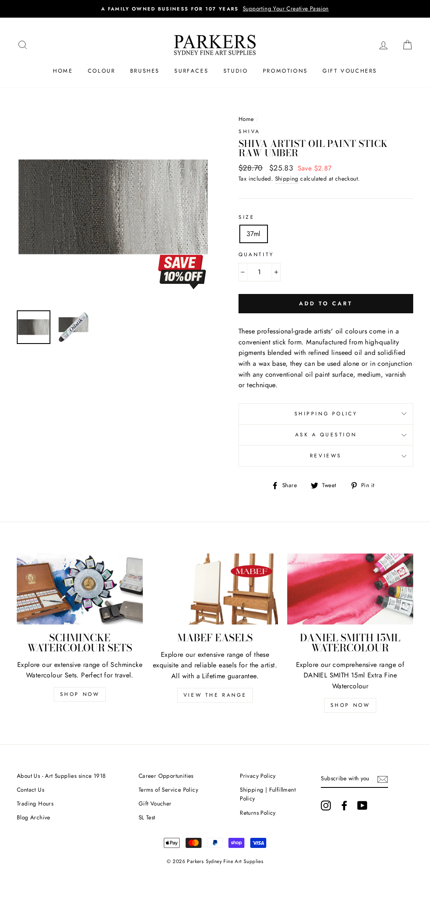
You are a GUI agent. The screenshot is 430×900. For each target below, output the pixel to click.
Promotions (285, 71)
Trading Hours (35, 803)
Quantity (256, 254)
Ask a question (326, 434)
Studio (235, 71)
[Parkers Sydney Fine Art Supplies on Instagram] (326, 805)
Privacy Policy (258, 775)
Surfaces (191, 71)
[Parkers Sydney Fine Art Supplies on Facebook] (344, 805)
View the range (215, 695)
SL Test (147, 817)
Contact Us (30, 789)
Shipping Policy (326, 413)
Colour (101, 71)
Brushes (145, 71)
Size (246, 217)
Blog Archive (33, 817)
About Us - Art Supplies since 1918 (61, 775)
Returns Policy (258, 812)
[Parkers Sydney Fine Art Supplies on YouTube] (362, 805)
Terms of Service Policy (168, 789)
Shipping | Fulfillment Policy (268, 794)
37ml (253, 234)
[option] (113, 207)
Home (63, 71)
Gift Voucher (155, 803)
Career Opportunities (166, 775)
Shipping (287, 178)
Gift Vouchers (349, 71)
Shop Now (80, 694)
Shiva (249, 131)
